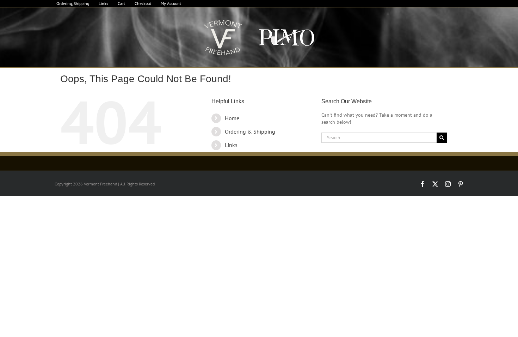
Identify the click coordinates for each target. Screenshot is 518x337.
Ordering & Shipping (250, 131)
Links (231, 144)
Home (232, 118)
